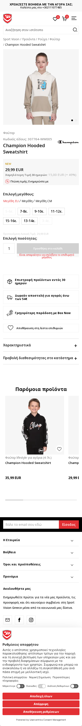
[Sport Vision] (7, 18)
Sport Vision (11, 39)
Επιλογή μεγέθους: (18, 194)
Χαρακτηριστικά (17, 345)
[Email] (7, 620)
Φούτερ (55, 39)
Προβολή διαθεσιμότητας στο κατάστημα (38, 358)
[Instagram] (31, 620)
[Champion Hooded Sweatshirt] (34, 425)
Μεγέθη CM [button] (44, 201)
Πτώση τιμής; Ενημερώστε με (30, 181)
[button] (41, 30)
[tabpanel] (41, 87)
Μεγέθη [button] (27, 201)
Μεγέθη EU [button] (11, 201)
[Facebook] (19, 620)
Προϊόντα (28, 39)
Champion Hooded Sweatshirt (28, 463)
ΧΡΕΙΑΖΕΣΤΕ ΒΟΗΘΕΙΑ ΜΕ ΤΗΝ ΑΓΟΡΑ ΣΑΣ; (41, 4)
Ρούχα (42, 39)
